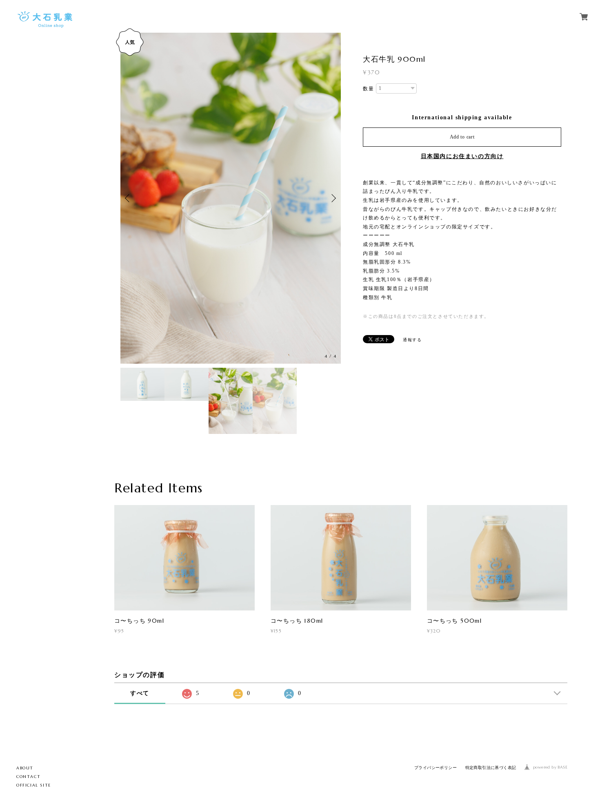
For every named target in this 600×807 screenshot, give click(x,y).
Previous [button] (128, 198)
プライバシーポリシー (435, 767)
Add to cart (462, 137)
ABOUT (24, 768)
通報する (412, 340)
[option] (230, 198)
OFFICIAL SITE (33, 785)
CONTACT (28, 776)
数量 (368, 89)
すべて (139, 693)
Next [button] (332, 198)
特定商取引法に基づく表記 (490, 767)
